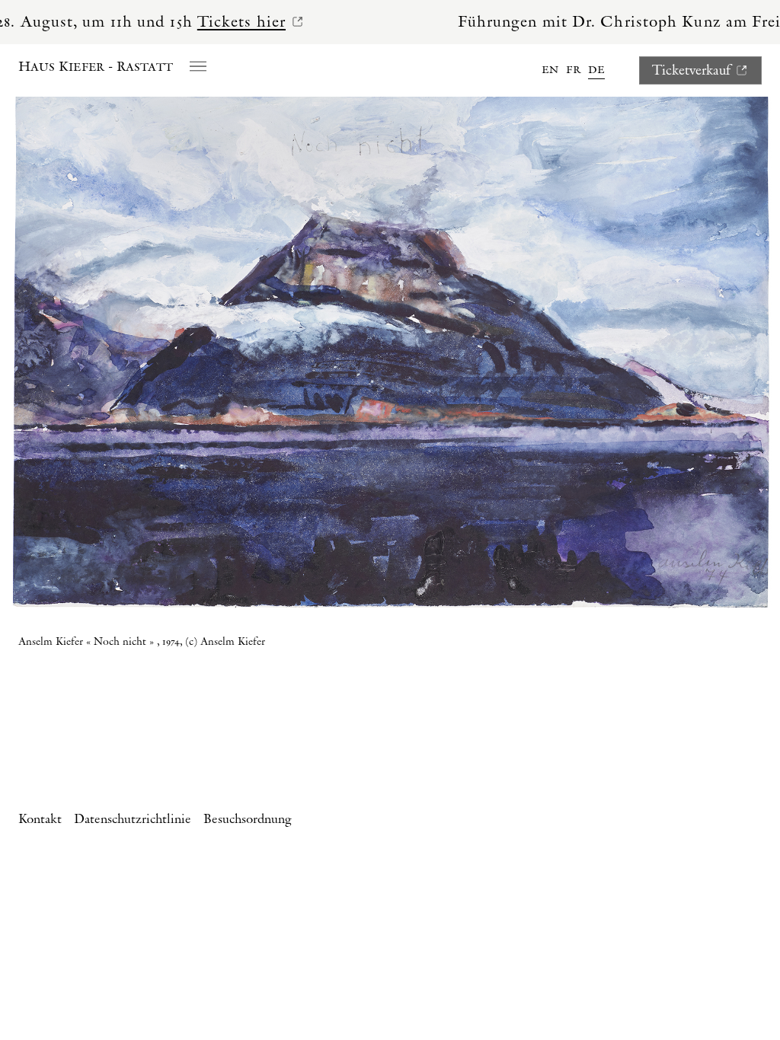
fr (573, 69)
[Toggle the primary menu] (198, 65)
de (596, 69)
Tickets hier (204, 22)
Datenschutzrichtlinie (132, 819)
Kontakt (40, 819)
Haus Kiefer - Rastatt (95, 66)
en (550, 69)
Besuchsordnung (247, 819)
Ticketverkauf (691, 70)
